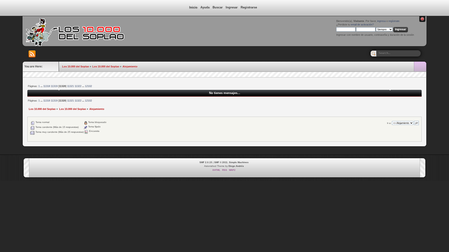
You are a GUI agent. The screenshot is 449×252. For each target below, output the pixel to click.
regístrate (393, 21)
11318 (46, 86)
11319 (54, 86)
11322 (78, 86)
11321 (70, 86)
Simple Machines (239, 162)
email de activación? (362, 24)
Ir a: (389, 123)
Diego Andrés (236, 166)
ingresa (381, 21)
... (41, 86)
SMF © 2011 (221, 162)
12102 (88, 86)
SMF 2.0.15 (205, 162)
